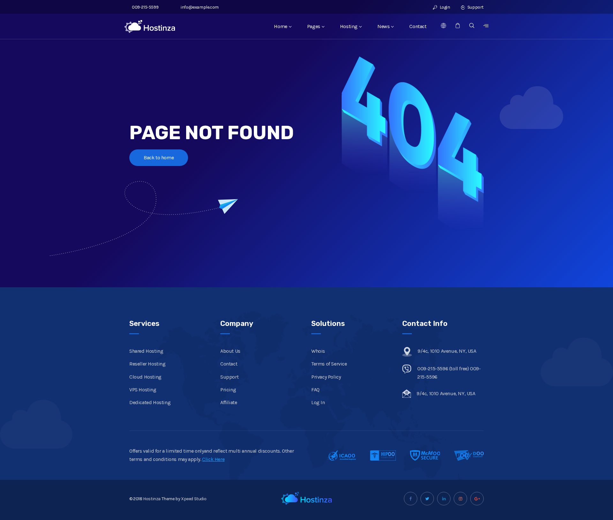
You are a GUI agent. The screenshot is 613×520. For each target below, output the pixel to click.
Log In (318, 402)
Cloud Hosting (145, 377)
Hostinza (152, 498)
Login (444, 7)
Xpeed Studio (193, 498)
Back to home (159, 157)
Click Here (213, 459)
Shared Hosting (146, 351)
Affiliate (228, 402)
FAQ (315, 390)
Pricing (228, 390)
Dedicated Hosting (149, 402)
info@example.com (200, 7)
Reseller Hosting (147, 364)
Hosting (349, 26)
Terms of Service (329, 364)
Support (475, 7)
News (383, 26)
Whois (318, 351)
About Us (230, 351)
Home (280, 26)
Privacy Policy (326, 377)
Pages (313, 26)
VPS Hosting (142, 390)
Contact (417, 26)
